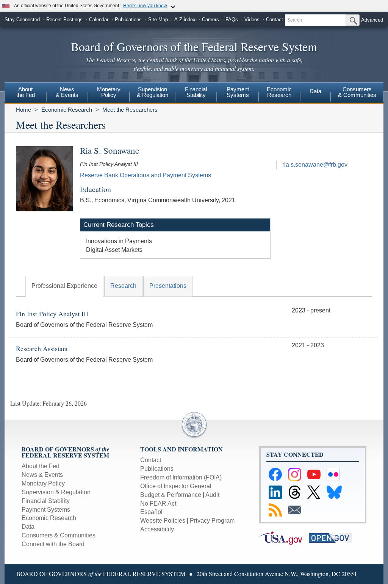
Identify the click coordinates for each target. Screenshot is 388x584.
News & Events (42, 475)
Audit (212, 495)
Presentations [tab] (167, 286)
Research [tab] (123, 286)
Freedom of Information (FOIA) (181, 477)
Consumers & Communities (357, 92)
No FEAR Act (158, 503)
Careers (210, 19)
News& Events (67, 92)
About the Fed (40, 466)
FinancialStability (196, 92)
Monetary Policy (43, 483)
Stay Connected (22, 19)
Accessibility (157, 529)
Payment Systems (46, 509)
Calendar (98, 19)
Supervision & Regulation (56, 492)
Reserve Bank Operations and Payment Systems (145, 175)
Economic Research (66, 109)
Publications (128, 19)
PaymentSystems (238, 92)
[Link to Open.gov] (333, 537)
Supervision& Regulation (152, 92)
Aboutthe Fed (25, 92)
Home (23, 109)
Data (315, 91)
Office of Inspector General (175, 486)
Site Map (158, 19)
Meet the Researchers (130, 109)
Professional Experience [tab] (64, 286)
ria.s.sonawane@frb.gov (314, 164)
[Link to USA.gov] (284, 537)
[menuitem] (25, 93)
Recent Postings (64, 19)
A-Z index (185, 19)
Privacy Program (212, 520)
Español (151, 512)
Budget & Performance (170, 495)
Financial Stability (46, 501)
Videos (252, 19)
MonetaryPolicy (108, 92)
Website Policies (162, 520)
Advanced (372, 20)
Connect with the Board (53, 544)
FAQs (231, 19)
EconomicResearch (279, 92)
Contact (274, 19)
